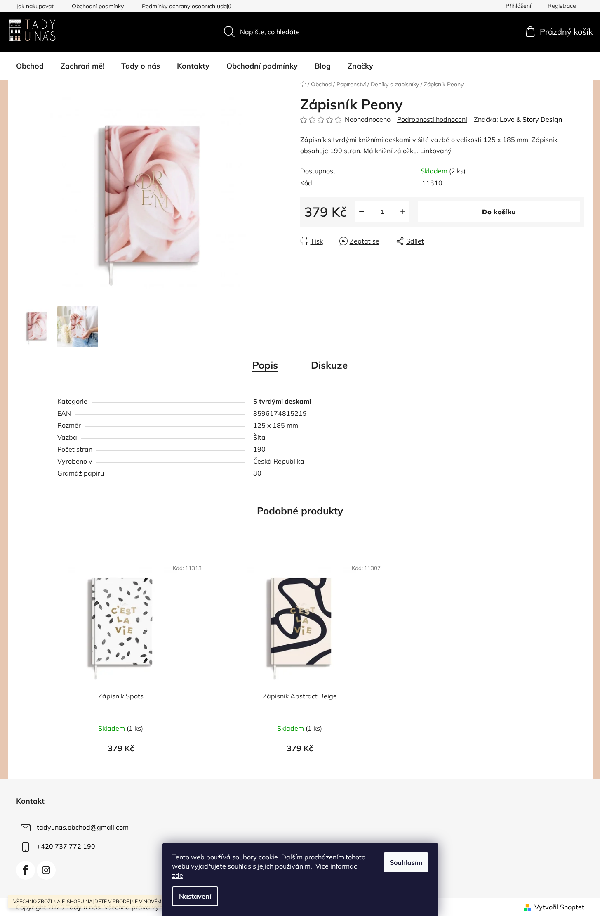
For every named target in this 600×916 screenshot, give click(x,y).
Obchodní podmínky (98, 6)
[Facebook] (25, 870)
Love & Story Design (531, 119)
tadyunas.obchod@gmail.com (83, 827)
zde (177, 875)
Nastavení (195, 896)
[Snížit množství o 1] (361, 211)
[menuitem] (30, 66)
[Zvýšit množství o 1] (403, 211)
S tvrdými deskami (282, 401)
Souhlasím (406, 862)
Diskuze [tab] (329, 365)
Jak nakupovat (35, 6)
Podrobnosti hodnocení (432, 119)
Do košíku (499, 212)
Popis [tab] (265, 365)
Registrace (562, 5)
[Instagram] (46, 870)
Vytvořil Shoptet (559, 907)
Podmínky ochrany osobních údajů (186, 6)
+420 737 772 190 (66, 846)
